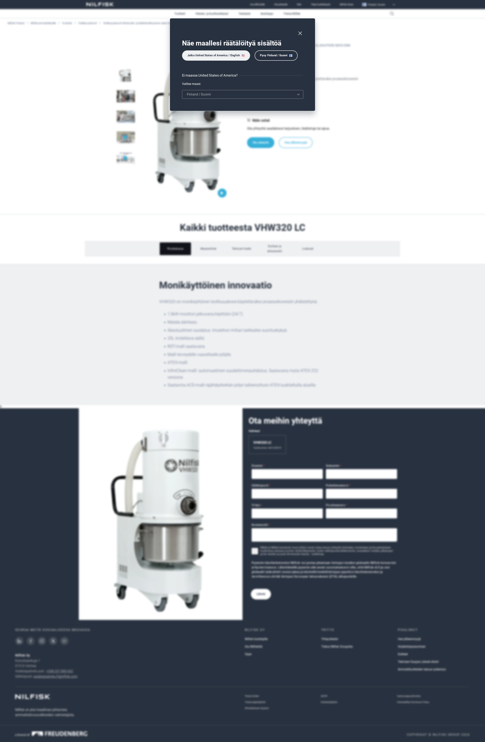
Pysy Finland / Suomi (273, 55)
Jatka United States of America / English (213, 55)
